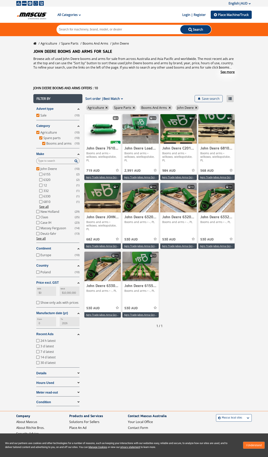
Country (42, 265)
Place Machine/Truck (233, 15)
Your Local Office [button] (140, 422)
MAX (63, 289)
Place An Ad (78, 428)
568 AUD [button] (207, 171)
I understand (254, 445)
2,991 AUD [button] (132, 171)
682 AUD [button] (93, 239)
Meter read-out (47, 392)
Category (43, 126)
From (39, 319)
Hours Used (45, 383)
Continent (43, 248)
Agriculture (49, 43)
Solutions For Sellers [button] (84, 422)
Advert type (45, 108)
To (62, 319)
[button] (57, 98)
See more (228, 72)
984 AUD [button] (169, 171)
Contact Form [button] (138, 428)
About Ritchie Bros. (30, 428)
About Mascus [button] (26, 422)
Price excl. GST (47, 282)
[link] (102, 129)
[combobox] (218, 417)
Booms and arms (95, 43)
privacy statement (130, 447)
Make (40, 154)
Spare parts (69, 43)
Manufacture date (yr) (52, 313)
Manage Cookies (97, 447)
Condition (43, 402)
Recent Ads (45, 334)
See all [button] (44, 207)
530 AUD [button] (131, 239)
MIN (39, 289)
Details (41, 373)
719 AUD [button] (93, 171)
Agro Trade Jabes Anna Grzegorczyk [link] (106, 177)
